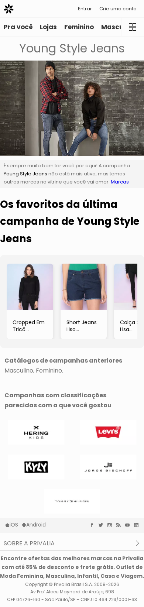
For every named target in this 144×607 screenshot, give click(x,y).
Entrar (85, 8)
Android (36, 524)
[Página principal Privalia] (9, 9)
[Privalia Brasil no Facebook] (93, 525)
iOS (14, 524)
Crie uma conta (118, 8)
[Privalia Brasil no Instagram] (111, 525)
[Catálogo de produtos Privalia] (132, 27)
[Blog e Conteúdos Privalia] (120, 525)
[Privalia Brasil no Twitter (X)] (102, 525)
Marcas (120, 181)
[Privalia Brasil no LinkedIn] (138, 525)
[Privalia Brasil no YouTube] (129, 525)
